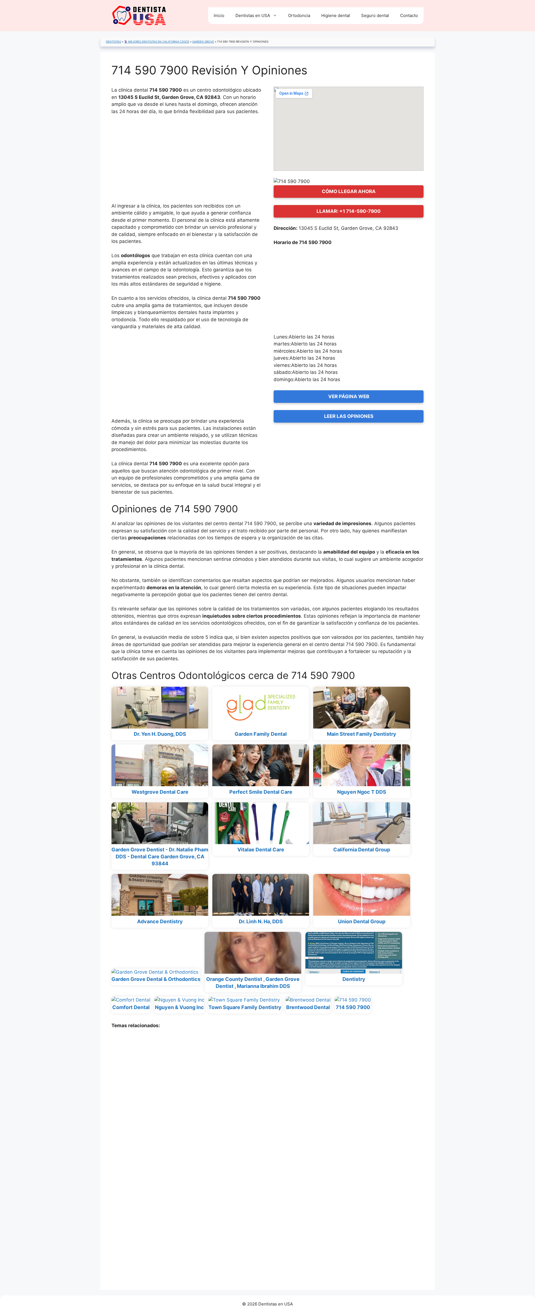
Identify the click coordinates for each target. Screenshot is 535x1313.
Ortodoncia (299, 15)
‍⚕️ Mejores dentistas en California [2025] (156, 41)
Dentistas (113, 41)
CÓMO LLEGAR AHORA (349, 191)
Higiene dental (335, 15)
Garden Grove (203, 41)
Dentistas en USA (252, 15)
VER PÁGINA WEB (348, 396)
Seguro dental (375, 15)
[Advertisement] (186, 161)
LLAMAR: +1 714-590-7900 (349, 211)
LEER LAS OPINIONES (348, 416)
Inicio (219, 15)
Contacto (409, 15)
